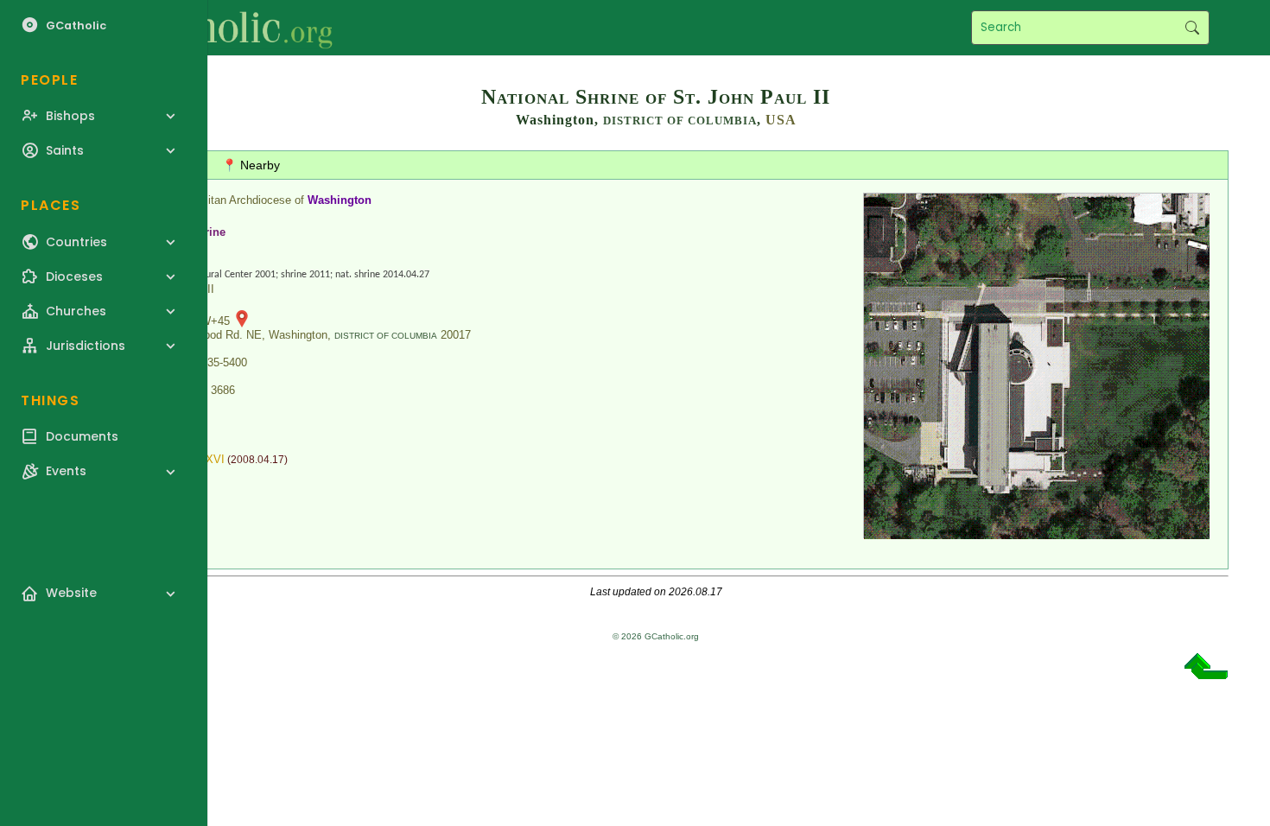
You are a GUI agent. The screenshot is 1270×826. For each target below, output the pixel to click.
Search (1192, 27)
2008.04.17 (257, 459)
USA (781, 119)
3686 (223, 390)
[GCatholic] (213, 27)
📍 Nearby (251, 165)
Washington (339, 200)
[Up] (1206, 672)
